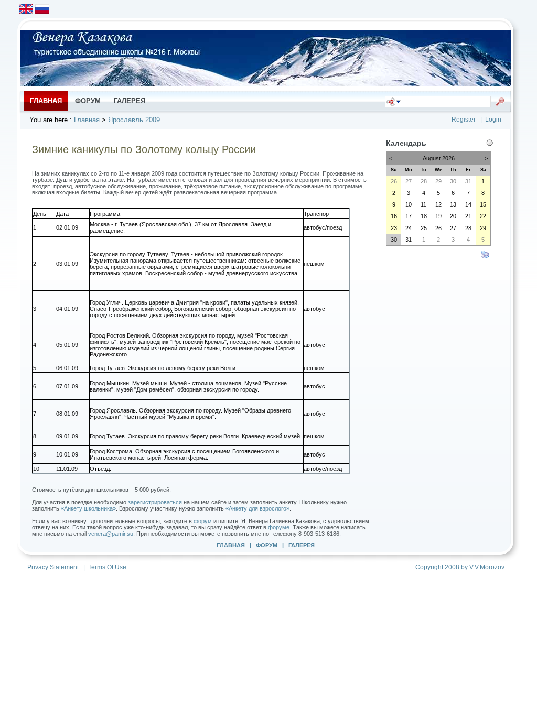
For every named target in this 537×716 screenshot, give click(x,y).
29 (438, 181)
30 (453, 181)
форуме (278, 527)
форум (203, 521)
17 (408, 216)
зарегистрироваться (155, 502)
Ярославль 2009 (134, 120)
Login (493, 119)
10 (408, 204)
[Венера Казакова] (265, 83)
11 (423, 204)
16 (394, 216)
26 (394, 181)
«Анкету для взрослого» (257, 508)
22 (483, 216)
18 (424, 216)
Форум (266, 545)
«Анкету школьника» (88, 508)
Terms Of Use (107, 567)
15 (483, 204)
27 (408, 181)
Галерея (301, 545)
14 (468, 204)
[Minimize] (489, 144)
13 (453, 204)
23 (394, 228)
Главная (87, 120)
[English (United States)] (26, 10)
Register (464, 119)
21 (468, 216)
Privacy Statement (53, 567)
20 (453, 216)
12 (438, 204)
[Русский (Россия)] (42, 10)
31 (468, 181)
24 (408, 228)
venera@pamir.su (110, 533)
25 (424, 228)
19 (438, 216)
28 (424, 181)
